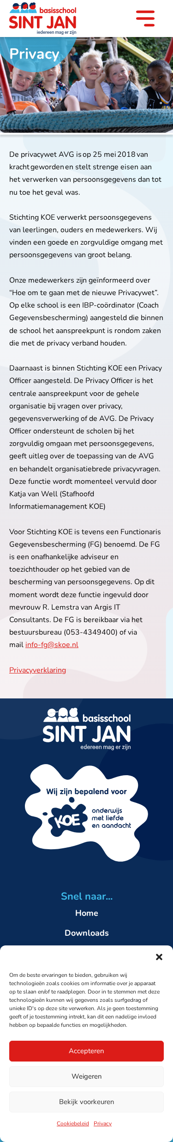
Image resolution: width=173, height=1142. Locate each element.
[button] (159, 957)
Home (86, 913)
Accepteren (86, 1051)
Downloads (87, 932)
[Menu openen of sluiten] (145, 20)
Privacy (103, 1123)
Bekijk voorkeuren (86, 1101)
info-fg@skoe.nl (51, 645)
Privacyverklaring (37, 670)
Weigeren (87, 1076)
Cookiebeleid (73, 1123)
